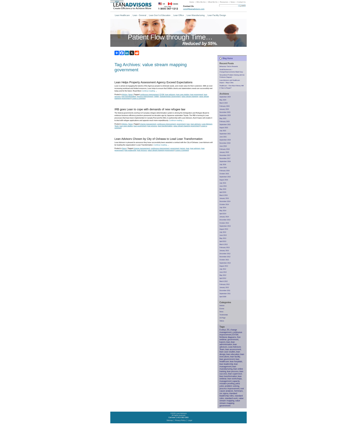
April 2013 (222, 241)
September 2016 (225, 161)
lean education (232, 354)
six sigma (223, 393)
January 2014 (224, 217)
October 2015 (224, 173)
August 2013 (223, 229)
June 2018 (223, 146)
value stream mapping (189, 96)
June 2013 (223, 235)
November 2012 (224, 256)
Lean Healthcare (122, 15)
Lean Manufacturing (196, 15)
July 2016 (222, 164)
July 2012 (222, 269)
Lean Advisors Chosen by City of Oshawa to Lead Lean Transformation (158, 138)
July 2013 (222, 232)
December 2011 (224, 290)
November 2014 (224, 201)
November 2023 (224, 112)
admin (117, 1)
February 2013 (224, 247)
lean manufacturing (227, 367)
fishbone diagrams (227, 337)
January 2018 (224, 152)
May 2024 (222, 100)
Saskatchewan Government (170, 96)
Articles (124, 95)
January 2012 (224, 287)
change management (148, 124)
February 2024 (224, 106)
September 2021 (225, 134)
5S (228, 330)
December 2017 (224, 155)
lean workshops (234, 379)
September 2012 (225, 263)
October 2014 (224, 204)
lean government (196, 95)
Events (221, 308)
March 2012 (223, 281)
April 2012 (222, 278)
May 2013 (222, 238)
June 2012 (223, 272)
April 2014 (222, 213)
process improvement (145, 96)
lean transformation (128, 96)
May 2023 (222, 118)
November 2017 (224, 158)
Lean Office (178, 15)
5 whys (222, 330)
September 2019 (225, 140)
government (181, 124)
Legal (190, 420)
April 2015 (222, 192)
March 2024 (223, 103)
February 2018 (224, 149)
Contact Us (241, 2)
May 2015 (222, 189)
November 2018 (224, 143)
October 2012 (224, 260)
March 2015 (223, 195)
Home (191, 2)
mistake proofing (227, 383)
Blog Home (228, 58)
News (233, 2)
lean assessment (233, 349)
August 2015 (223, 180)
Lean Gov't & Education (159, 15)
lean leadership (130, 150)
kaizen (182, 148)
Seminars (238, 391)
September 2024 (225, 97)
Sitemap (170, 420)
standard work (231, 398)
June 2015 (223, 186)
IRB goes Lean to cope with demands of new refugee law (149, 109)
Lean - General (139, 15)
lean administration (227, 343)
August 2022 (223, 127)
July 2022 (222, 130)
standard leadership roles (228, 394)
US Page (222, 318)
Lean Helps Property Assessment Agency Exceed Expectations (153, 82)
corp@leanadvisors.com (193, 9)
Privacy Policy (180, 420)
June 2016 (223, 167)
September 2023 (225, 115)
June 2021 (223, 137)
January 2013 (224, 250)
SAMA (156, 96)
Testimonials (223, 315)
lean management (228, 365)
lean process (152, 126)
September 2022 (225, 124)
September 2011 (225, 293)
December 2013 (224, 220)
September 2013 (225, 226)
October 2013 (224, 223)
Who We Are (201, 2)
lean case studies (182, 95)
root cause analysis (231, 389)
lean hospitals (236, 361)
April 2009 (222, 296)
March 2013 (223, 244)
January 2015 (224, 198)
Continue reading (149, 91)
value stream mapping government (186, 126)
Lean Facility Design (217, 15)
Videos (221, 321)
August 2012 (223, 266)
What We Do (213, 2)
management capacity (229, 381)
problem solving (232, 386)
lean (188, 124)
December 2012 (224, 253)
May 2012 (222, 275)
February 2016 (224, 170)
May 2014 (222, 210)
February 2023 (224, 121)
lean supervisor (235, 374)
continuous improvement (149, 95)
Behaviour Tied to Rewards (228, 66)
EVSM (162, 95)
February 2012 (224, 284)
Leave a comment (138, 98)
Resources (224, 2)
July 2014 (222, 207)
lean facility (235, 357)
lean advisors (170, 95)
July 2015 (222, 183)
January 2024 (224, 109)
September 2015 (225, 177)
